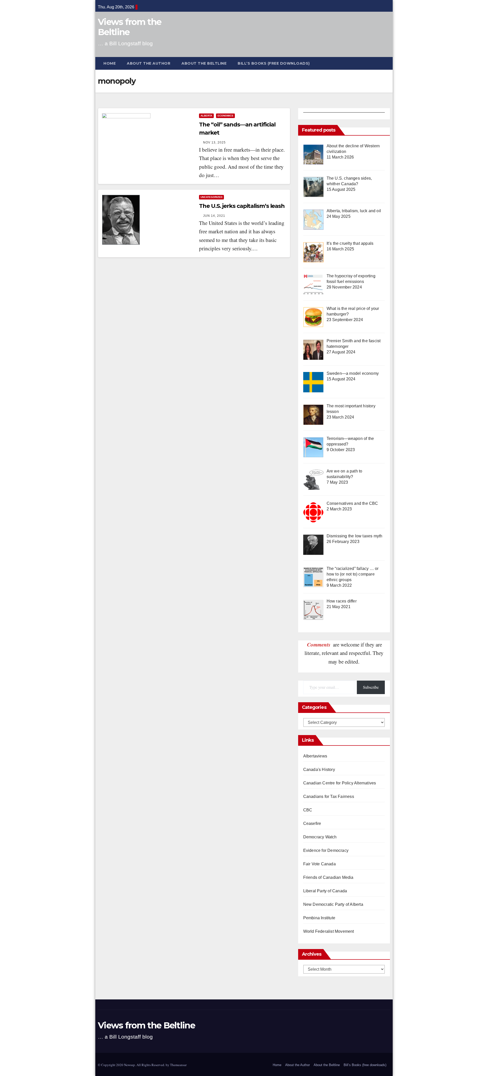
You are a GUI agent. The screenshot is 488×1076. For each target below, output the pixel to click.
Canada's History (319, 769)
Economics (225, 115)
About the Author (148, 63)
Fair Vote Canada (319, 864)
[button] (388, 63)
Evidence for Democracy (325, 850)
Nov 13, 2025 (214, 142)
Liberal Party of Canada (325, 891)
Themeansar (178, 1065)
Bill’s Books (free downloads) (274, 63)
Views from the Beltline (129, 27)
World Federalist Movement (328, 931)
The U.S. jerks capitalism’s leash (242, 206)
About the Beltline (203, 63)
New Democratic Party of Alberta (333, 904)
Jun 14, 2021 (214, 216)
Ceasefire (312, 823)
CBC (307, 810)
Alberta (206, 115)
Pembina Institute (319, 918)
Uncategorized (211, 197)
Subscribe (371, 687)
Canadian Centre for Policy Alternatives (339, 783)
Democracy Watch (320, 837)
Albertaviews (315, 756)
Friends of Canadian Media (328, 877)
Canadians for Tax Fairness (328, 796)
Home (109, 63)
